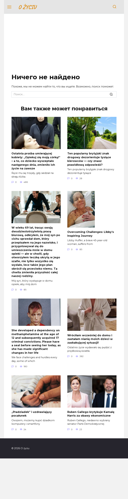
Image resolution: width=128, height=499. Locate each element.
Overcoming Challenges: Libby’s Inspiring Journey (90, 233)
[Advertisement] (64, 46)
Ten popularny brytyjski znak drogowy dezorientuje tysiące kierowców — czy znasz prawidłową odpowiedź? (89, 159)
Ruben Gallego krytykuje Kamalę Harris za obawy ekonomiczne (90, 413)
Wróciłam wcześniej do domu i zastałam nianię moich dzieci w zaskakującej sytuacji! (90, 339)
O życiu (27, 6)
